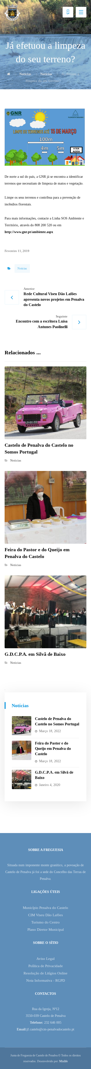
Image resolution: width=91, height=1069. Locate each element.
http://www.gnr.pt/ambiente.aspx (29, 232)
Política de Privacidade (45, 966)
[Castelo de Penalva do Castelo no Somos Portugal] (21, 726)
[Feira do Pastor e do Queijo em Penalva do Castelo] (21, 750)
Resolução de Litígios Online (45, 973)
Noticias (22, 268)
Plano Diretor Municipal (45, 929)
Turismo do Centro (45, 922)
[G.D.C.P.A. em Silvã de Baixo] (21, 779)
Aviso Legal (45, 959)
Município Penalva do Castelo (45, 908)
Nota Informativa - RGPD (45, 980)
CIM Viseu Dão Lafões (45, 915)
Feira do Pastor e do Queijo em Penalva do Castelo (53, 748)
